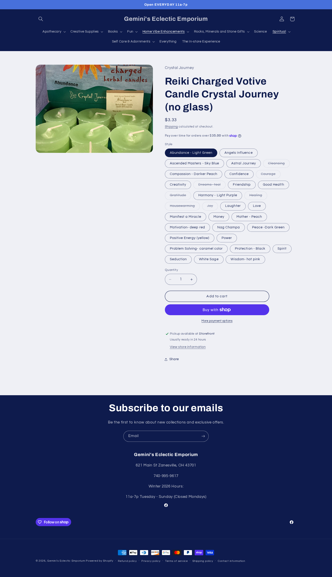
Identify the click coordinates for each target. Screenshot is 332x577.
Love (257, 206)
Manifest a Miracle (185, 216)
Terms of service (176, 561)
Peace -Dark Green (268, 227)
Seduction (178, 259)
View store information (188, 347)
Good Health (273, 184)
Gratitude (180, 197)
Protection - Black (250, 248)
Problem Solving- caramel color (196, 248)
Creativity (178, 184)
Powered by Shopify (99, 561)
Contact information (231, 561)
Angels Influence (238, 152)
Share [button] (174, 359)
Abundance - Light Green (191, 152)
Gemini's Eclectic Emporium (66, 561)
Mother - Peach (249, 216)
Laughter (233, 206)
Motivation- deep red (187, 227)
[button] (41, 19)
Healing (258, 197)
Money (218, 216)
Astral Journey (243, 163)
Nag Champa (228, 227)
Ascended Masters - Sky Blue (194, 163)
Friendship (242, 184)
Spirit (282, 248)
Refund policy (127, 561)
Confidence (239, 174)
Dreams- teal (212, 186)
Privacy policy (150, 561)
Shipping (171, 126)
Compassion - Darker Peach (193, 174)
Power (227, 238)
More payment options (217, 320)
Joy (212, 207)
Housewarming (185, 207)
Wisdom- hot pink (245, 259)
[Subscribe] (203, 436)
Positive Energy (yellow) (189, 238)
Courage (270, 175)
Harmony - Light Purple (217, 195)
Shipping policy (202, 561)
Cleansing (279, 164)
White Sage (209, 259)
